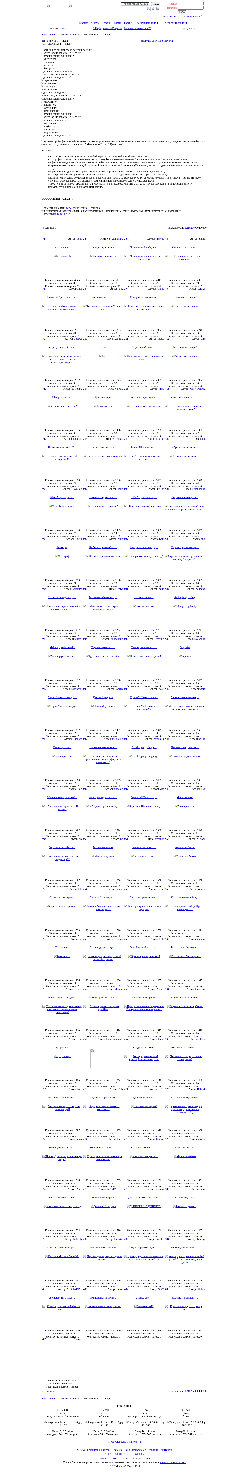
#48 (167, 788)
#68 (167, 1039)
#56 (167, 888)
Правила (117, 1449)
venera (201, 888)
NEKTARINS (74, 1289)
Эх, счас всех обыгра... (62, 847)
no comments (62, 247)
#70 (85, 1089)
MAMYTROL (115, 1189)
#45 (44, 788)
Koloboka (199, 638)
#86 (85, 1289)
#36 (167, 638)
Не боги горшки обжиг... (103, 547)
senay (79, 1139)
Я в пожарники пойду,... (185, 897)
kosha (120, 388)
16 (189, 227)
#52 (167, 838)
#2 (84, 238)
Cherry (119, 688)
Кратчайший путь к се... (185, 1097)
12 (186, 227)
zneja (202, 688)
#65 (44, 1039)
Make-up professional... (62, 647)
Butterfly (77, 1239)
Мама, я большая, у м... (103, 897)
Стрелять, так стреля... (62, 897)
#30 (85, 588)
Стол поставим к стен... (185, 397)
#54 (85, 888)
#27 (126, 538)
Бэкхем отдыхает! (185, 1197)
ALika (201, 288)
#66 (85, 1039)
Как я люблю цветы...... (144, 1147)
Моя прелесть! (185, 797)
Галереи (128, 22)
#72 (167, 1089)
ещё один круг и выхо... (103, 797)
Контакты (166, 1449)
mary (161, 388)
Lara (79, 1039)
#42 (85, 738)
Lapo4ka (118, 1239)
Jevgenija (159, 838)
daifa (161, 588)
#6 (84, 288)
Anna (79, 1189)
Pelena (160, 488)
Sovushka (77, 488)
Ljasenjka (77, 388)
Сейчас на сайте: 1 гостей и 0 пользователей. (125, 1458)
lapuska (160, 1139)
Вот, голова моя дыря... (184, 497)
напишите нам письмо (173, 1462)
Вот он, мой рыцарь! (185, 347)
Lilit (80, 888)
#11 (126, 338)
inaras (161, 338)
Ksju (161, 538)
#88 (167, 1289)
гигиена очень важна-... (103, 747)
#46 (85, 788)
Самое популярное (135, 1449)
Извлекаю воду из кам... (185, 747)
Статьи (106, 22)
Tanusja (201, 1239)
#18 (85, 438)
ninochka (118, 788)
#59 (126, 939)
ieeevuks (159, 638)
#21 (44, 488)
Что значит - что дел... (103, 297)
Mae (161, 788)
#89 (44, 1339)
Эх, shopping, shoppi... (144, 747)
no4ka (201, 738)
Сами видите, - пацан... (103, 947)
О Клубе (97, 28)
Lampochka (198, 488)
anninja (201, 939)
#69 (44, 1089)
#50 (85, 838)
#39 (126, 688)
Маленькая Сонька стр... (103, 597)
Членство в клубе (99, 1449)
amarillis (159, 1239)
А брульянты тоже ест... (185, 447)
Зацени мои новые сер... (185, 997)
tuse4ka (160, 438)
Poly (120, 1089)
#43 (126, 738)
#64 (167, 989)
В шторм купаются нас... (144, 897)
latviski (63, 28)
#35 (126, 638)
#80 (167, 1189)
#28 (167, 538)
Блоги (117, 22)
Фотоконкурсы (70, 34)
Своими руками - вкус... (103, 997)
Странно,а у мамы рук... (185, 547)
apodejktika (117, 638)
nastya (201, 1139)
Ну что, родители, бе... (144, 1247)
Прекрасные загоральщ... (144, 997)
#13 (44, 388)
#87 (126, 1289)
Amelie (78, 538)
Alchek (201, 1289)
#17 (44, 438)
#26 (85, 538)
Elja (203, 338)
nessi (161, 688)
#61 (44, 989)
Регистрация (169, 16)
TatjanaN (77, 438)
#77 (44, 1189)
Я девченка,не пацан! (184, 297)
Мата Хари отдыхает (62, 497)
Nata (79, 1089)
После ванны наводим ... (62, 997)
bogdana (200, 588)
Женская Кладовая (112, 28)
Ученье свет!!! (144, 1297)
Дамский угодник (103, 697)
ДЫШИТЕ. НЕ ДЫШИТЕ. (144, 1197)
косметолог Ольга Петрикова (83, 207)
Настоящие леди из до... (62, 597)
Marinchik (76, 688)
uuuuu (120, 888)
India (120, 488)
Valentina (77, 588)
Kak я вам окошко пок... (62, 1197)
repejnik (159, 1189)
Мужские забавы (185, 1147)
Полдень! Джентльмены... (62, 297)
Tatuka (119, 1289)
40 (194, 227)
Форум (95, 22)
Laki (161, 939)
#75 (126, 1139)
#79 (126, 1189)
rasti (203, 788)
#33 (44, 638)
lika (121, 838)
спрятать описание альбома (157, 40)
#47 (126, 788)
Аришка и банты (185, 847)
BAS (161, 1089)
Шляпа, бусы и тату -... (62, 1147)
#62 (85, 989)
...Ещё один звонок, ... (144, 497)
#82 (85, 1239)
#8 (166, 288)
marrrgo (160, 238)
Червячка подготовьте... (103, 497)
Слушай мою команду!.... (62, 697)
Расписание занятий (175, 22)
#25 (44, 538)
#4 (166, 238)
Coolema (200, 989)
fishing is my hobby (184, 597)
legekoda (77, 738)
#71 (126, 1089)
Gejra (161, 1039)
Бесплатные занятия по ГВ (137, 28)
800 (205, 227)
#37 (44, 688)
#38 (85, 688)
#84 (167, 1239)
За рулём (185, 647)
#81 (44, 1239)
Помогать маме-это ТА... (62, 447)
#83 (126, 1239)
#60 (167, 939)
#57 (44, 939)
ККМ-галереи (49, 34)
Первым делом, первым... (103, 1247)
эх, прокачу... (62, 1047)
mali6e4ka (117, 738)
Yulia (120, 538)
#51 (126, 838)
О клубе (82, 1449)
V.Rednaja (117, 438)
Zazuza (160, 989)
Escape (119, 939)
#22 (85, 488)
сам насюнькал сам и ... (103, 1297)
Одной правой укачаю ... (144, 947)
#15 (126, 388)
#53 (44, 888)
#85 (44, 1289)
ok (203, 438)
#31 (126, 588)
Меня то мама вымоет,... (185, 697)
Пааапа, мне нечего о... (144, 647)
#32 (167, 588)
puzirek (78, 638)
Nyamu (78, 989)
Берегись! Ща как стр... (144, 797)
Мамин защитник (103, 847)
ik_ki (79, 238)
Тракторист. (62, 947)
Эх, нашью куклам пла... (144, 397)
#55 (126, 888)
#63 (126, 989)
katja (202, 1189)
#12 (167, 338)
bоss (103, 347)
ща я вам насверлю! (144, 1097)
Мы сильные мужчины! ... (62, 797)
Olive (79, 288)
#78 (85, 1189)
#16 (167, 388)
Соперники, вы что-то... (144, 297)
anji (203, 538)
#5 (43, 288)
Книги (108, 1453)
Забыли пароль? (192, 16)
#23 (126, 488)
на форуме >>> (61, 213)
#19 (126, 438)
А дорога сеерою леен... (103, 1097)
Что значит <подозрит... (185, 1047)
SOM (161, 1289)
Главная (83, 22)
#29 (44, 588)
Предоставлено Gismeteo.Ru (124, 1441)
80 (197, 227)
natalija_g (159, 738)
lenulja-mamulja (114, 1039)
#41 (44, 738)
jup (80, 939)
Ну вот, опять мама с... (103, 1147)
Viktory (201, 838)
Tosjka (160, 888)
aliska (202, 1039)
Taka (79, 788)
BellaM (201, 1089)
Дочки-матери (103, 397)
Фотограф (62, 547)
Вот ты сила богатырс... (185, 947)
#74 (85, 1139)
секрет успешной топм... (62, 347)
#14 (85, 388)
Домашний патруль (103, 1197)
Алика (160, 288)
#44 (167, 738)
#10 (85, 338)
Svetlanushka (116, 238)
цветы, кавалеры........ (144, 847)
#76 (167, 1139)
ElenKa (119, 588)
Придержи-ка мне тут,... (144, 547)
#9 (43, 338)
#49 (44, 838)
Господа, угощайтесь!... (144, 1047)
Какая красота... (62, 747)
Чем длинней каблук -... (144, 247)
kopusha (118, 338)
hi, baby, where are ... (62, 397)
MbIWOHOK (197, 388)
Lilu (121, 288)
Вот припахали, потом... (62, 1097)
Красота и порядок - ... (185, 1297)
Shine (202, 238)
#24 (167, 488)
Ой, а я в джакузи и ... (185, 247)
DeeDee (78, 338)
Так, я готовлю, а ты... (103, 447)
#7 (125, 288)
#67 (126, 1039)
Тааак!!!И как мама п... (144, 447)
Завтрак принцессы (103, 247)
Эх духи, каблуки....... (144, 347)
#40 (167, 688)
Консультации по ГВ (148, 22)
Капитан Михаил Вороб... (62, 1247)
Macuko (119, 989)
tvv (80, 838)
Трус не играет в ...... (103, 647)
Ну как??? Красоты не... (144, 697)
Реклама (153, 1449)
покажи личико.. (144, 597)
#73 (44, 1139)
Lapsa (120, 1139)
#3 (125, 238)
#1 (43, 238)
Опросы (139, 1453)
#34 (85, 638)
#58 (85, 939)
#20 (167, 438)
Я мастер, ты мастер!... (62, 1297)
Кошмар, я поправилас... (185, 1247)
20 (191, 227)
